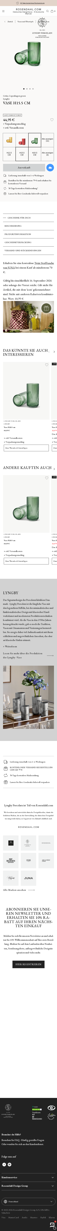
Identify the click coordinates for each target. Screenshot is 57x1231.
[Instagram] (9, 1164)
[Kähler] (11, 843)
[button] (24, 89)
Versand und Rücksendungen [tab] (23, 250)
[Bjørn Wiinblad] (11, 878)
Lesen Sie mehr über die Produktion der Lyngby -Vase (22, 655)
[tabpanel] (28, 298)
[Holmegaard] (28, 860)
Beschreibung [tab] (13, 226)
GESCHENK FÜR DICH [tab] (19, 217)
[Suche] (47, 11)
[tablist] (28, 234)
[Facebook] (4, 1164)
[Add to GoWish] (50, 167)
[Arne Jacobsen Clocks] (46, 860)
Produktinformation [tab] (18, 234)
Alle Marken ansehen (14, 890)
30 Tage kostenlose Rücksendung (32, 3)
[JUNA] (28, 878)
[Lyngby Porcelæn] (28, 843)
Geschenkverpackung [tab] (18, 242)
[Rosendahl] (46, 843)
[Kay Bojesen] (11, 860)
